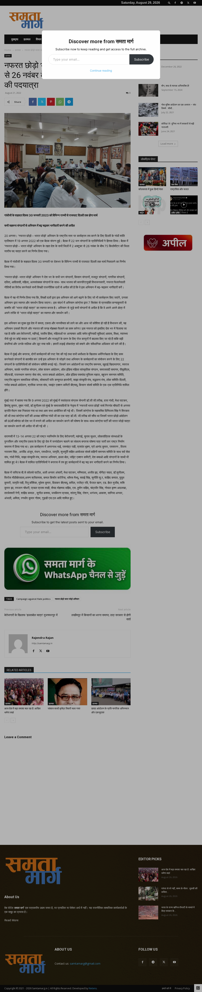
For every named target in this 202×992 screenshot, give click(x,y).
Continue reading (101, 70)
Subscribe (141, 59)
